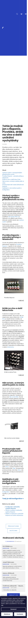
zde (2, 605)
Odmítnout (7, 614)
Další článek (13, 530)
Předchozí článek (13, 526)
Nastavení (13, 609)
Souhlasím (20, 614)
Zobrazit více (13, 595)
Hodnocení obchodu (13, 537)
